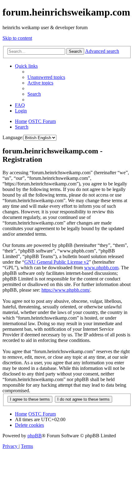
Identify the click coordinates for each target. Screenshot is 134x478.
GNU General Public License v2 (56, 262)
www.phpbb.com (101, 267)
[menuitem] (46, 77)
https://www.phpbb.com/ (65, 290)
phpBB (34, 435)
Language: (12, 137)
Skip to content (17, 38)
